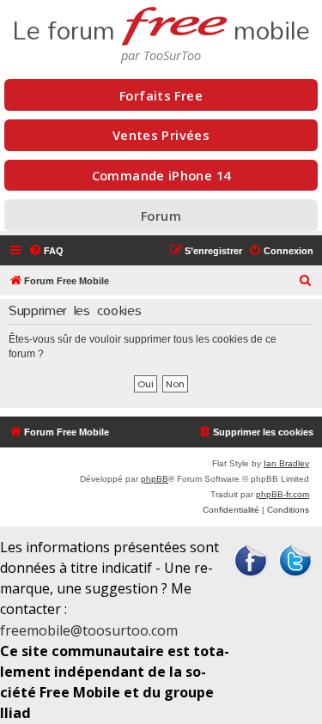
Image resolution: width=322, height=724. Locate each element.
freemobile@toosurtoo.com (89, 630)
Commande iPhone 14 (161, 175)
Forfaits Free (161, 95)
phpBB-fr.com (282, 494)
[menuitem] (46, 250)
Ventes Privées (161, 134)
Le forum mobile (161, 25)
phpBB (154, 479)
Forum (161, 215)
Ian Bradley (286, 463)
